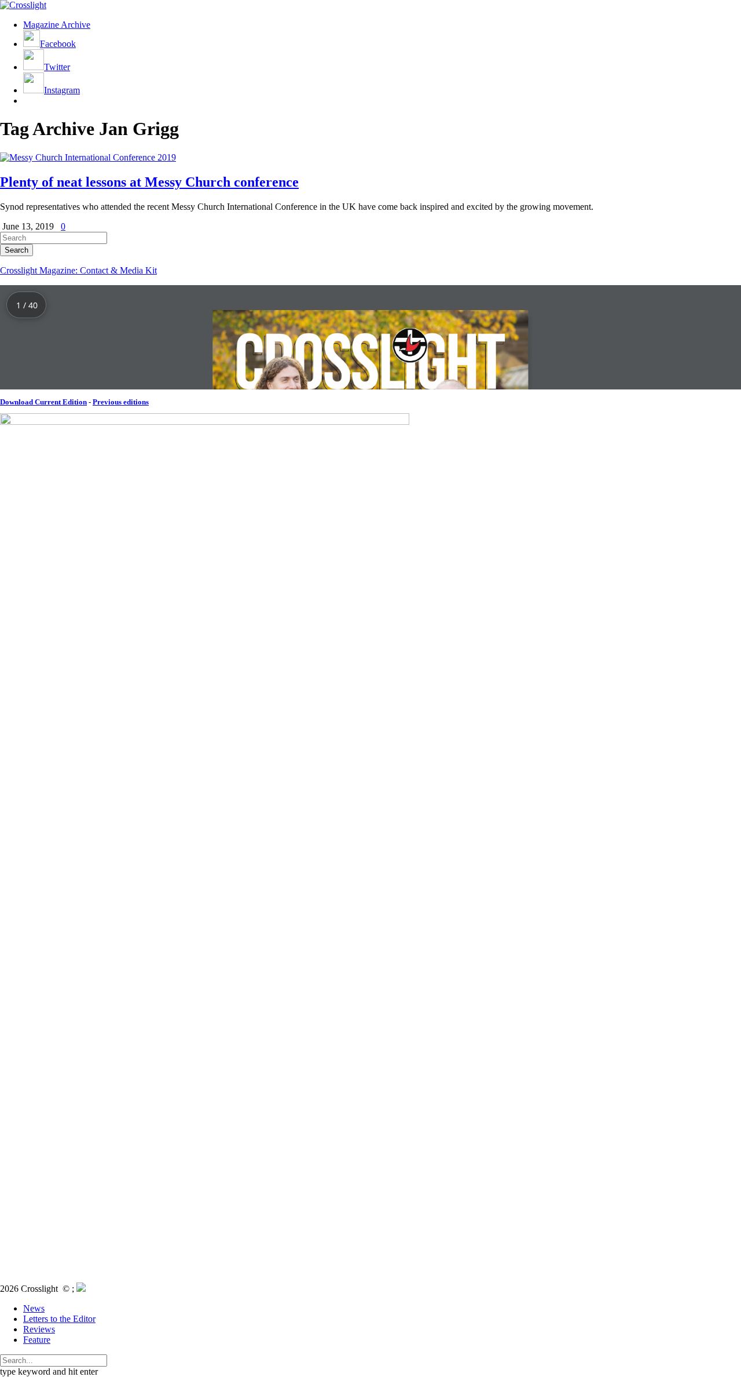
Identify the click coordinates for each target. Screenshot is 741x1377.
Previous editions (121, 402)
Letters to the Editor (59, 1319)
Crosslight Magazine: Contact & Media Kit (78, 270)
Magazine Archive (56, 25)
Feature (36, 1340)
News (34, 1308)
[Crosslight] (23, 5)
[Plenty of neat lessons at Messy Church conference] (88, 157)
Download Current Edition (43, 402)
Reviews (39, 1329)
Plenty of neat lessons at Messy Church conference (149, 182)
